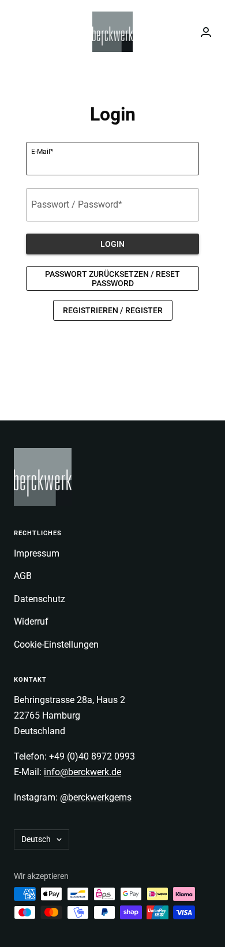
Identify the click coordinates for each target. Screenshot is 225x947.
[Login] (206, 32)
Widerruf (31, 621)
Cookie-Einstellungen (56, 644)
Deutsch (36, 839)
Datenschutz (39, 598)
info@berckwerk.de (82, 771)
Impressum (36, 553)
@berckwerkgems (96, 797)
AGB (23, 575)
